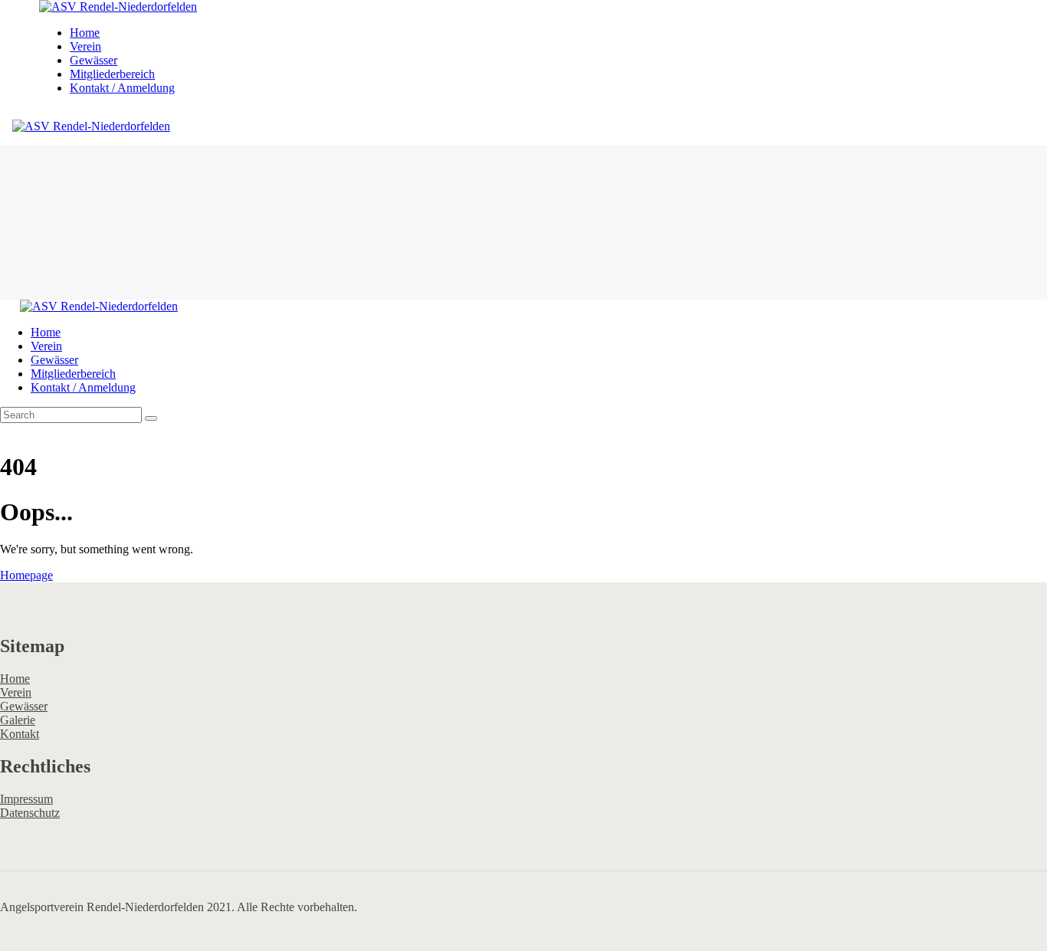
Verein (15, 692)
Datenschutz (30, 812)
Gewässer (24, 706)
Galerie (17, 719)
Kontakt (19, 733)
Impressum (26, 798)
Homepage (26, 575)
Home (15, 678)
